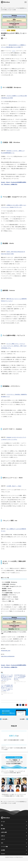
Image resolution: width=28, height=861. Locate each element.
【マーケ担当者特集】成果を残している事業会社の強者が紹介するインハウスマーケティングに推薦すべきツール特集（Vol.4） (7, 688)
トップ (3, 8)
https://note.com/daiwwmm (7, 656)
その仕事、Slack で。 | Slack (14, 486)
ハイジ (13, 50)
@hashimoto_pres (5, 650)
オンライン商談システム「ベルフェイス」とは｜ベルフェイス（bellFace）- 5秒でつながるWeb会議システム (14, 345)
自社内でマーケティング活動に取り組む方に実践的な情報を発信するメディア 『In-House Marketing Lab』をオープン (7, 678)
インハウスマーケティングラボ (12, 8)
